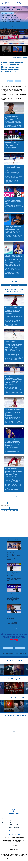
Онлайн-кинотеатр (21, 817)
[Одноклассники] (18, 81)
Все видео (6, 820)
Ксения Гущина (4, 503)
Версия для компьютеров (14, 827)
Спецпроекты (12, 817)
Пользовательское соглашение (17, 820)
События (25, 822)
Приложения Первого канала (9, 818)
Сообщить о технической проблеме (19, 57)
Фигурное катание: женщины (7, 513)
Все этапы (4, 28)
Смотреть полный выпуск (14, 285)
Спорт (11, 507)
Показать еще (14, 281)
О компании (5, 817)
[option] (6, 51)
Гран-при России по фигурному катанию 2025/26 (12, 8)
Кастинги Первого (21, 818)
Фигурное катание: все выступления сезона (10, 510)
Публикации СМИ (14, 824)
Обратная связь (5, 822)
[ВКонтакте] (10, 81)
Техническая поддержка (15, 822)
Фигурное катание (5, 507)
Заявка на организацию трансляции (14, 850)
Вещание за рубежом (15, 830)
